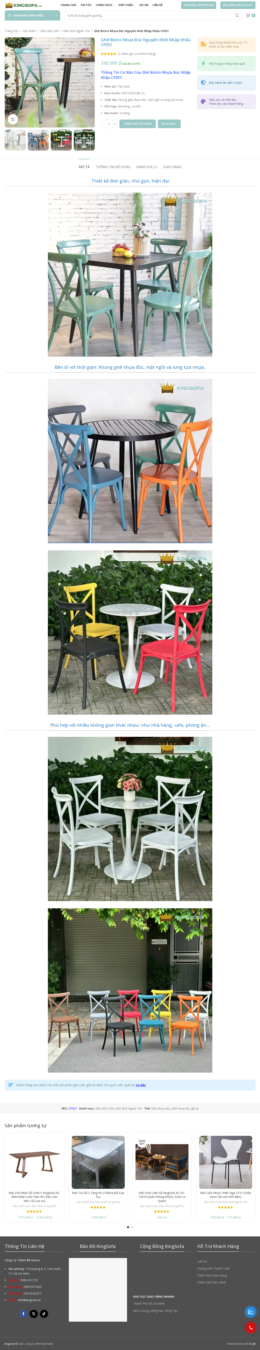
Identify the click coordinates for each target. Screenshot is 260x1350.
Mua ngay (169, 123)
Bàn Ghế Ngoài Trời (76, 31)
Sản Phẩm (29, 31)
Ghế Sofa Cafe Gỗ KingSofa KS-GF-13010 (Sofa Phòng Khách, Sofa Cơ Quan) (162, 1197)
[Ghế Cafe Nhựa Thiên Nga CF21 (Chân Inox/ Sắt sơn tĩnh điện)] (225, 1162)
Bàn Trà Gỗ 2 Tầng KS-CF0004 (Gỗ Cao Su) (98, 1195)
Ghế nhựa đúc (160, 1108)
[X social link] (34, 1314)
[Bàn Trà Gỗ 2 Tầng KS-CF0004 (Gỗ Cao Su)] (98, 1162)
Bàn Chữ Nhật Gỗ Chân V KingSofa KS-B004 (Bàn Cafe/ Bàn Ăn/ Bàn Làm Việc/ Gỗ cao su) (34, 1197)
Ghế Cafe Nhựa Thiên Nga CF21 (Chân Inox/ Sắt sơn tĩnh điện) (225, 1195)
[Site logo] (23, 5)
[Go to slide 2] (132, 1227)
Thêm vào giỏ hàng (138, 123)
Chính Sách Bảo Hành (211, 1282)
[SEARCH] (237, 15)
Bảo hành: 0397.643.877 (238, 5)
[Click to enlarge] (13, 119)
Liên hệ (202, 1261)
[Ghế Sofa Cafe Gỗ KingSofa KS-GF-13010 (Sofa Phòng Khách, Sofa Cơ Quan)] (161, 1162)
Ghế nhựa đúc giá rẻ (185, 1108)
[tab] (84, 165)
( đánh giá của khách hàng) (137, 54)
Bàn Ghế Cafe (49, 31)
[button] (10, 140)
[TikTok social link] (44, 1314)
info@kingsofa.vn (29, 1300)
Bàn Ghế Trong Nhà (44, 1206)
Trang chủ (11, 31)
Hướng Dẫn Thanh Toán (213, 1268)
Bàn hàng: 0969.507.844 (198, 5)
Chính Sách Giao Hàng (212, 1275)
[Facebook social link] (23, 1314)
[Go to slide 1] (128, 1227)
